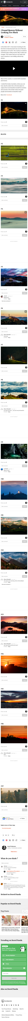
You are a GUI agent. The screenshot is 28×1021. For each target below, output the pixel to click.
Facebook (9, 95)
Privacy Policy (19, 1015)
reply (9, 298)
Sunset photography (6, 828)
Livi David (6, 468)
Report (26, 119)
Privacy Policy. (23, 983)
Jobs (3, 1011)
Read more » (14, 851)
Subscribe (14, 978)
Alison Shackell (7, 334)
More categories (7, 968)
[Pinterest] (6, 1005)
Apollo (5, 883)
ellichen (5, 866)
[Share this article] (26, 103)
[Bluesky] (11, 1005)
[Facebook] (2, 1005)
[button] (23, 911)
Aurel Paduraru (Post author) (13, 871)
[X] (9, 1005)
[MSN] (16, 1005)
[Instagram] (4, 1005)
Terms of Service (5, 1017)
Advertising (15, 1008)
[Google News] (18, 1005)
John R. (5, 296)
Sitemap (14, 1011)
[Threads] (13, 1005)
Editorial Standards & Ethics (8, 1015)
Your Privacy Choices (6, 1008)
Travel (2, 27)
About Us (22, 1008)
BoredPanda (8, 2)
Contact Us (8, 1011)
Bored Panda (7, 1001)
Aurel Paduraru (7, 36)
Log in (25, 2)
